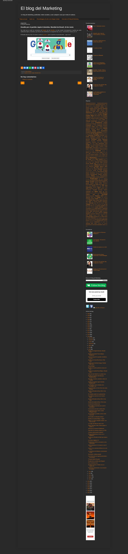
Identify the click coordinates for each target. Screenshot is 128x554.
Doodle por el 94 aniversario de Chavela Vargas (99, 269)
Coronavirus (99, 125)
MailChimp (100, 156)
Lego (103, 153)
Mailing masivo (104, 156)
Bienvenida (92, 114)
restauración (97, 221)
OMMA (87, 169)
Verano (97, 200)
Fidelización (104, 139)
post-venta (97, 219)
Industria (105, 147)
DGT (95, 128)
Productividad (92, 177)
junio (90, 349)
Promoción (101, 177)
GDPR (93, 143)
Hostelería (101, 146)
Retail (97, 184)
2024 (88, 317)
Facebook (94, 139)
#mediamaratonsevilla (90, 104)
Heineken (88, 146)
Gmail (106, 143)
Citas (106, 119)
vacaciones (99, 224)
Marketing (93, 158)
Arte (106, 110)
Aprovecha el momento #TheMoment (96, 428)
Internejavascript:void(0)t (90, 150)
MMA (89, 156)
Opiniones (105, 169)
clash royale (88, 207)
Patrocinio (102, 171)
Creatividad (88, 126)
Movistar (87, 163)
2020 (106, 104)
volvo (106, 224)
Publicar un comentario (27, 79)
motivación (93, 217)
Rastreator (87, 180)
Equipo (106, 135)
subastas (99, 223)
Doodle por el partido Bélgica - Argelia (96, 418)
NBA (99, 164)
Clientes (88, 121)
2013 (88, 481)
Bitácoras (95, 114)
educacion (105, 208)
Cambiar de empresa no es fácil (100, 247)
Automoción (89, 112)
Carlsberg (93, 118)
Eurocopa (93, 137)
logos (102, 215)
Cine (103, 119)
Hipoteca (92, 146)
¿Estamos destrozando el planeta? (95, 432)
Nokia (97, 167)
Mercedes (99, 160)
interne (101, 213)
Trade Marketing (104, 197)
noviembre (91, 339)
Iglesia (97, 147)
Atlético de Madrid (100, 111)
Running (93, 185)
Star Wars (105, 191)
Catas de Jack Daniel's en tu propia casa (97, 374)
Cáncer (92, 128)
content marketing (99, 207)
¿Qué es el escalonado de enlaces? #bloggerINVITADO (99, 63)
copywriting (105, 207)
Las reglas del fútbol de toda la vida (95, 423)
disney (99, 208)
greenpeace (105, 211)
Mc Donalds (88, 159)
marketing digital (89, 216)
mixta (103, 216)
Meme (92, 160)
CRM (92, 116)
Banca (106, 112)
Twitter (96, 198)
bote (95, 205)
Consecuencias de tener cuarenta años (96, 408)
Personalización (93, 174)
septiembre (91, 343)
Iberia (94, 147)
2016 (88, 332)
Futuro (87, 143)
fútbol (91, 211)
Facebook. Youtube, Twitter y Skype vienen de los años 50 (99, 70)
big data (105, 204)
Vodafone (100, 201)
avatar (102, 204)
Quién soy (31, 19)
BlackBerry (100, 114)
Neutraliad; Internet (89, 167)
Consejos (94, 123)
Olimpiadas (100, 169)
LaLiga (100, 153)
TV (98, 194)
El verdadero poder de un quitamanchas (96, 394)
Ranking (105, 179)
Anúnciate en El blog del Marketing (70, 19)
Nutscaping (105, 167)
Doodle (29, 72)
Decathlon (101, 128)
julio (90, 347)
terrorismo (105, 223)
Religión (92, 183)
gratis (101, 211)
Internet (98, 150)
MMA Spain (92, 156)
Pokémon (88, 175)
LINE (89, 153)
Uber (103, 198)
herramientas (88, 212)
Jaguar (90, 152)
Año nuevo (97, 112)
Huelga (105, 146)
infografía (88, 213)
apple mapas (95, 204)
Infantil (87, 149)
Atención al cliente (90, 111)
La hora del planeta (94, 153)
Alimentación (96, 107)
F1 (104, 137)
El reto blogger (95, 133)
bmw (93, 205)
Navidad (96, 166)
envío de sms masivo (99, 209)
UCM (99, 198)
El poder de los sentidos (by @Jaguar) (96, 461)
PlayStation (105, 174)
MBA (87, 156)
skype (92, 223)
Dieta (102, 129)
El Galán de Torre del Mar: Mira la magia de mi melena (100, 85)
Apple (98, 110)
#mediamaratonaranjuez (102, 103)
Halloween (98, 144)
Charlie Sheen (88, 119)
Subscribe (96, 299)
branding (98, 205)
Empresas (96, 135)
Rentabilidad (105, 183)
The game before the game (94, 459)
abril (90, 473)
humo (93, 212)
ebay (102, 208)
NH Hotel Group (104, 164)
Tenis (92, 197)
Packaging (105, 170)
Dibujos (98, 129)
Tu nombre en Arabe (97, 48)
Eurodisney (98, 137)
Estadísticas (93, 136)
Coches (98, 121)
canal (106, 205)
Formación (99, 140)
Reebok (96, 181)
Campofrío (105, 117)
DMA (98, 128)
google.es (45, 34)
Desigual (93, 129)
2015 (88, 334)
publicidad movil (99, 220)
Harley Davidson (104, 144)
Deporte (26, 72)
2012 (88, 483)
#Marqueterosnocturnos (90, 103)
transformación (89, 224)
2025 (88, 315)
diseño (96, 208)
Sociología (100, 189)
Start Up (91, 193)
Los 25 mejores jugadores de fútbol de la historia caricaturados (99, 93)
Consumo (88, 125)
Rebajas (97, 180)
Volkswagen (104, 201)
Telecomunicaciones (90, 195)
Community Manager (90, 122)
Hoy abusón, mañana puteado (94, 454)
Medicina (93, 159)
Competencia (98, 122)
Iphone (87, 152)
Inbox (103, 147)
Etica (102, 136)
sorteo (95, 223)
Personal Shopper (99, 173)
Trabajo (99, 197)
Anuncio (105, 108)
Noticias (101, 167)
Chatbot (93, 119)
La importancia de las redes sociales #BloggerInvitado (96, 411)
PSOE (100, 170)
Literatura (96, 154)
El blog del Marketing (41, 8)
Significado (102, 188)
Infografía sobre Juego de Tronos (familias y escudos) (99, 34)
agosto (90, 345)
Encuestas (102, 135)
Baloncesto (101, 112)
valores (103, 224)
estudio (105, 209)
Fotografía (105, 140)
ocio (87, 219)
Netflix (106, 166)
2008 (88, 490)
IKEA (91, 147)
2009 (88, 488)
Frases (98, 142)
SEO (103, 185)
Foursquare (88, 142)
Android (91, 108)
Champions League (103, 118)
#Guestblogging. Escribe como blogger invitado (48, 19)
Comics (105, 121)
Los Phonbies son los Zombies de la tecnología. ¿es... (96, 385)
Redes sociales (90, 181)
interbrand (98, 213)
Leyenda (105, 153)
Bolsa (96, 115)
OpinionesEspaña (89, 170)
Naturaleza (91, 166)
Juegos (101, 152)
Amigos (106, 107)
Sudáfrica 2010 (90, 194)
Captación (88, 118)
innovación (93, 213)
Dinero (106, 129)
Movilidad (105, 162)
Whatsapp (91, 203)
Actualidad (98, 105)
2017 (88, 330)
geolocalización (96, 211)
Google (44, 30)
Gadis (96, 143)
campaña (103, 205)
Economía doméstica (96, 132)
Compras (105, 122)
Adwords (87, 107)
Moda (101, 162)
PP (97, 170)
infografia (105, 212)
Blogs (92, 115)
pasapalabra (90, 219)
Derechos (88, 129)
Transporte (88, 198)
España (87, 136)
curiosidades (88, 208)
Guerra (94, 144)
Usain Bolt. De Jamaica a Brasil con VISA (97, 430)
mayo (90, 471)
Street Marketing (103, 193)
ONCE (90, 169)
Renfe (100, 183)
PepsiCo (87, 173)
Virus (92, 201)
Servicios (91, 188)
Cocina (102, 121)
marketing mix (96, 216)
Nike (95, 167)
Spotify (100, 191)
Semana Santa (104, 187)
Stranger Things (97, 193)
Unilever (87, 200)
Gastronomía (101, 143)
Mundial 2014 (38, 72)
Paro (99, 171)
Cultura (101, 126)
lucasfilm (105, 215)
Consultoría (105, 123)
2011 (88, 485)
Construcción (99, 123)
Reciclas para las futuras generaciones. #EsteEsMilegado (100, 255)
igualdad (96, 212)
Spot (96, 191)
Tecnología (104, 194)
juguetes (90, 215)
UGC (101, 198)
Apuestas (102, 109)
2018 (88, 328)
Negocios (102, 166)
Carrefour (97, 118)
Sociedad (95, 189)
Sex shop (95, 188)
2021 (88, 323)
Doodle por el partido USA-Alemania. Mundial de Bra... (96, 376)
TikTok (95, 197)
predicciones (104, 219)
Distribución (88, 131)
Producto (97, 177)
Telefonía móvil (99, 196)
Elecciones (101, 133)
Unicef (106, 198)
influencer (101, 212)
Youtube (88, 204)
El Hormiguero (104, 132)
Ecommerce (104, 131)
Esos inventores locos (93, 462)
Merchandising (104, 160)
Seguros (99, 187)
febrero (90, 477)
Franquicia (94, 142)
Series (87, 188)
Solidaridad (88, 191)
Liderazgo (88, 154)
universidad (94, 224)
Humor (87, 147)
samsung (88, 223)
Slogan (106, 188)
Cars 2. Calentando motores (99, 26)
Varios (90, 200)
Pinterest (100, 174)
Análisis (87, 109)
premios (87, 220)
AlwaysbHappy (91, 366)
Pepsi (106, 171)
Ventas (94, 200)
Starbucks (88, 193)
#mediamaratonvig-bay (100, 104)
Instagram (97, 149)
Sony (93, 191)
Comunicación (89, 123)
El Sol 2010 (88, 133)
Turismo (92, 198)
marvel (100, 216)
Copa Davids (94, 125)
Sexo (99, 188)
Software (105, 189)
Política (93, 175)
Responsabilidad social (91, 184)
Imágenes (100, 147)
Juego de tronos (95, 152)
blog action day (89, 205)
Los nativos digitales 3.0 (93, 440)
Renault (96, 183)
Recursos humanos (103, 180)
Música (96, 164)
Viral (89, 201)
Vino (87, 201)
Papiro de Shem (95, 171)
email (87, 209)
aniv (91, 204)
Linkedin (92, 154)
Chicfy (97, 119)
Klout (104, 152)
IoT (106, 150)
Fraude (101, 142)
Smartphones (88, 189)
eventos (87, 211)
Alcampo (91, 107)
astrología (99, 204)
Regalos (100, 181)
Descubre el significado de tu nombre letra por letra (99, 41)
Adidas (102, 105)
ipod (104, 213)
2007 (88, 492)
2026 (88, 313)
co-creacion (93, 207)
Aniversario (100, 108)
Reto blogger (101, 184)
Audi (106, 111)
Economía (88, 132)
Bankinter (87, 114)
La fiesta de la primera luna (94, 404)
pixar (93, 219)
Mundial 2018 (99, 163)
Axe (93, 112)
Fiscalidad (93, 140)
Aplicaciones (93, 110)
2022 (88, 321)
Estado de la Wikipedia (98, 55)
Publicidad (94, 179)
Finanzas (88, 140)
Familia (99, 139)
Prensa (87, 177)
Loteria (103, 154)
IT (92, 147)
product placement (92, 220)
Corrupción (105, 125)
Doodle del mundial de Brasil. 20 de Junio (97, 402)
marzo (90, 475)
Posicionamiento (103, 175)
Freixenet (105, 142)
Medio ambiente (99, 159)
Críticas (97, 126)
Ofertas (95, 169)
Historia (96, 146)
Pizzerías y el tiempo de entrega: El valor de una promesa (98, 78)
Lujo (106, 154)
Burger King (100, 115)
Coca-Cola (94, 121)
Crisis (93, 126)
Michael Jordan (91, 162)
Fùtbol (90, 143)
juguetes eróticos (96, 215)
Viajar (100, 200)
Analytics (87, 108)
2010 (88, 486)
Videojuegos (104, 200)
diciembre (91, 337)
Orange (94, 170)
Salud (106, 185)
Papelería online (89, 171)
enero (90, 478)
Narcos (87, 166)
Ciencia (99, 119)
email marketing (91, 209)
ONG (92, 169)
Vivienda (95, 201)
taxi (102, 223)
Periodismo (92, 173)
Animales (95, 108)
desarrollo (93, 208)
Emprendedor (90, 135)
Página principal (23, 19)
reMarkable (105, 220)
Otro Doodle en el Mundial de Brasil (95, 416)
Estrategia (99, 136)
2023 (88, 319)
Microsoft (97, 162)
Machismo (96, 156)
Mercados (95, 160)
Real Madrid (92, 180)
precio (100, 219)
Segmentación (89, 187)
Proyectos (105, 177)
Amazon (102, 107)
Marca (87, 158)
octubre (90, 341)
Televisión (88, 197)
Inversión (103, 150)
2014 (88, 336)
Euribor (105, 136)
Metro (87, 162)
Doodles (53, 30)
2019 (88, 326)
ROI (99, 178)
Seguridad (94, 187)
